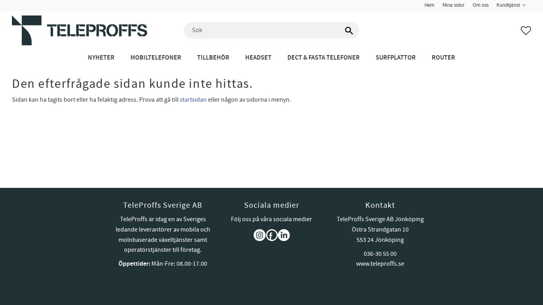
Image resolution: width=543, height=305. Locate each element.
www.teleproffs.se (380, 264)
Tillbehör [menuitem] (213, 58)
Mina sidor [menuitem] (453, 5)
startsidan (193, 100)
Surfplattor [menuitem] (396, 58)
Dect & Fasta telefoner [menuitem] (323, 58)
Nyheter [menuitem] (101, 58)
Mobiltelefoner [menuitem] (155, 58)
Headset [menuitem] (258, 58)
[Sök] (349, 30)
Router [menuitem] (443, 58)
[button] (526, 30)
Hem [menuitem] (429, 5)
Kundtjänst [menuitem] (508, 5)
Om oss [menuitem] (481, 5)
